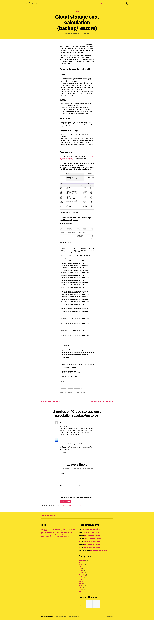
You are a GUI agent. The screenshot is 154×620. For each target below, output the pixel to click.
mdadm (46, 532)
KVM (66, 530)
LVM (71, 530)
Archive (109, 3)
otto (69, 33)
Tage (80, 605)
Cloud (74, 392)
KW (100, 601)
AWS (62, 392)
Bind (53, 529)
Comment (62, 473)
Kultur (80, 566)
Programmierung (84, 579)
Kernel (62, 530)
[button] (63, 388)
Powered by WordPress (73, 616)
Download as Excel (67, 160)
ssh (69, 534)
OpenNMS (64, 532)
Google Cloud (79, 392)
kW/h (80, 607)
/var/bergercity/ (31, 3)
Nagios (58, 532)
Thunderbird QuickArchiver (91, 529)
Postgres (49, 534)
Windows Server (66, 536)
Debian (63, 529)
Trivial (81, 589)
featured (42, 530)
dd (59, 529)
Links (80, 568)
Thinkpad (71, 534)
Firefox (46, 530)
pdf (68, 532)
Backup (70, 392)
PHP (71, 532)
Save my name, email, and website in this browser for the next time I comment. (76, 497)
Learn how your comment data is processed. (71, 505)
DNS (66, 529)
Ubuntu (49, 536)
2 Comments (86, 33)
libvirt (69, 530)
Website (61, 491)
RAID (59, 534)
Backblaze (66, 392)
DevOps (81, 562)
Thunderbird (43, 536)
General (77, 11)
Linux (80, 571)
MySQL (54, 532)
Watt (80, 601)
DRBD (69, 529)
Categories (101, 3)
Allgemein (82, 560)
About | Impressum (116, 3)
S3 (86, 392)
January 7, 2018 (76, 33)
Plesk (42, 534)
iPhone (55, 530)
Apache (43, 529)
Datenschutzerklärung (48, 515)
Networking (82, 575)
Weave (58, 536)
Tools (80, 587)
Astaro (47, 529)
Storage (81, 585)
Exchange (73, 529)
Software (95, 3)
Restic (77, 80)
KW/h (101, 603)
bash (50, 529)
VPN (55, 536)
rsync (62, 534)
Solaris (81, 583)
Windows (61, 536)
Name (61, 485)
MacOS (43, 532)
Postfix (46, 534)
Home (89, 3)
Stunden (81, 603)
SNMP (65, 534)
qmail (56, 534)
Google (50, 530)
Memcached (50, 532)
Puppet (53, 534)
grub (52, 530)
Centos (57, 529)
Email (79, 485)
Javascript (59, 530)
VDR (53, 536)
